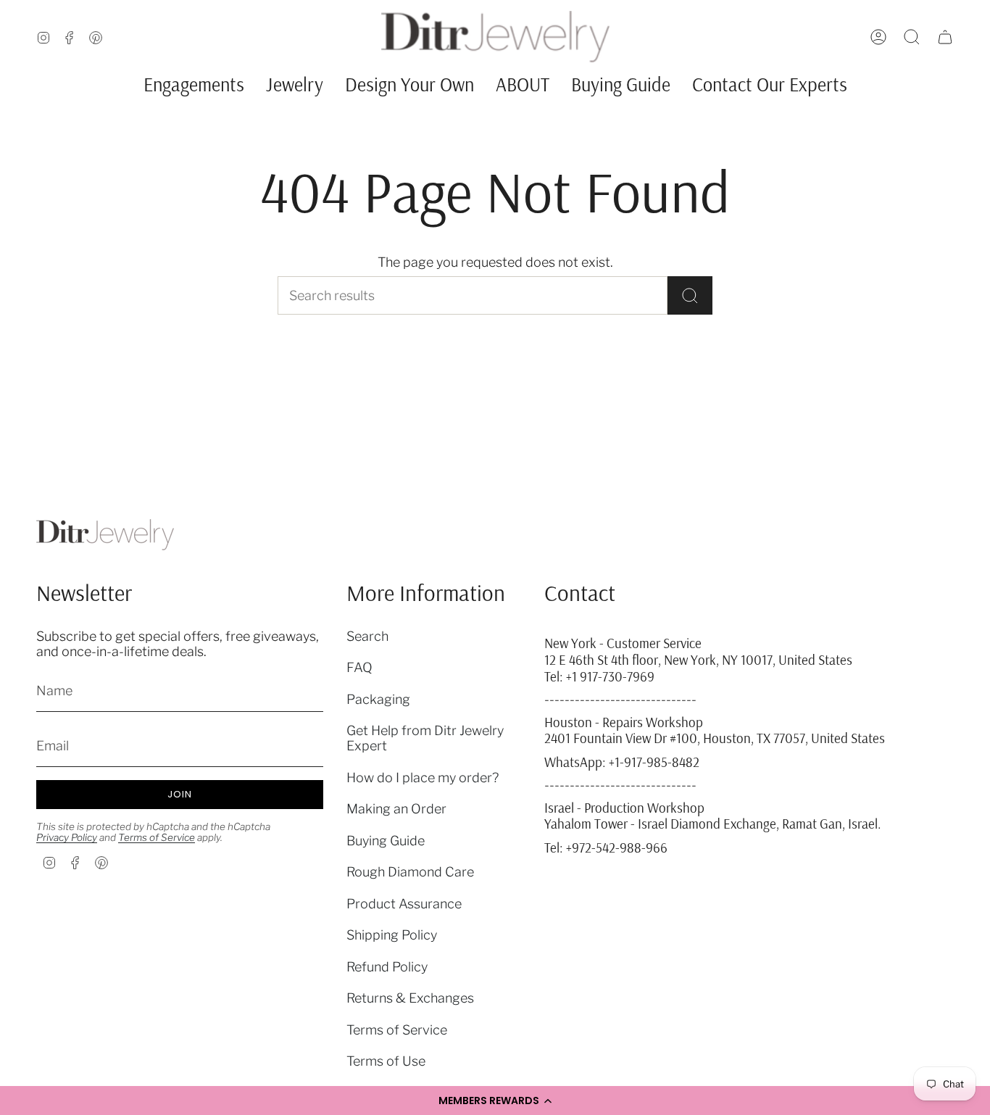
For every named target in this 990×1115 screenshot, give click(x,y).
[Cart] (945, 37)
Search (367, 636)
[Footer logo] (105, 534)
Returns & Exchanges (410, 998)
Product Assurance (404, 903)
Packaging (378, 699)
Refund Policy (387, 966)
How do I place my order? (422, 777)
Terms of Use (385, 1061)
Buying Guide (385, 840)
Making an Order (396, 808)
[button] (495, 1100)
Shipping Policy (391, 934)
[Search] (689, 295)
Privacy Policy (66, 837)
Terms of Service (156, 837)
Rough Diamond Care (410, 871)
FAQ (359, 667)
